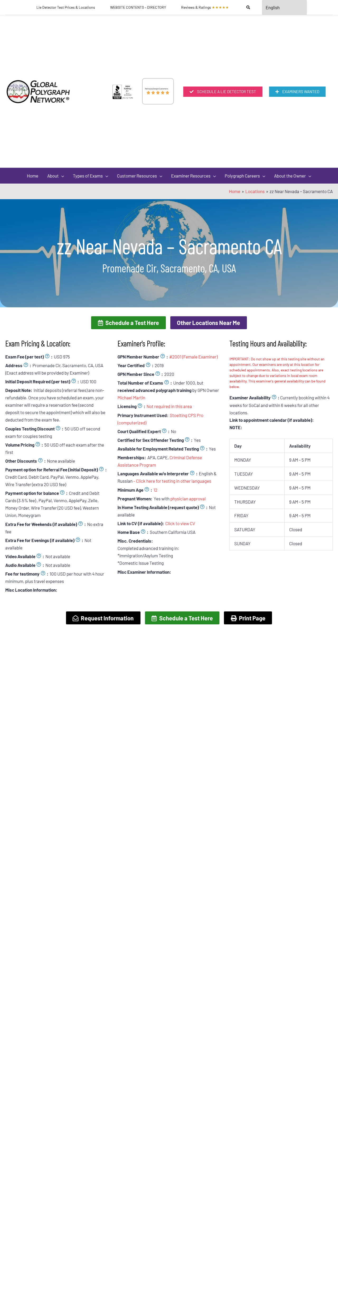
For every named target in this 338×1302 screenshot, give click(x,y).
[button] (128, 322)
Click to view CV (180, 523)
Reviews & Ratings (205, 7)
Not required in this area (169, 406)
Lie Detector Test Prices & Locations (65, 7)
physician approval (188, 498)
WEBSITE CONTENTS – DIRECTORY (138, 7)
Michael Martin (131, 397)
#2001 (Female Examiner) (193, 356)
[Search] (248, 7)
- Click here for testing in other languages (172, 481)
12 (155, 489)
